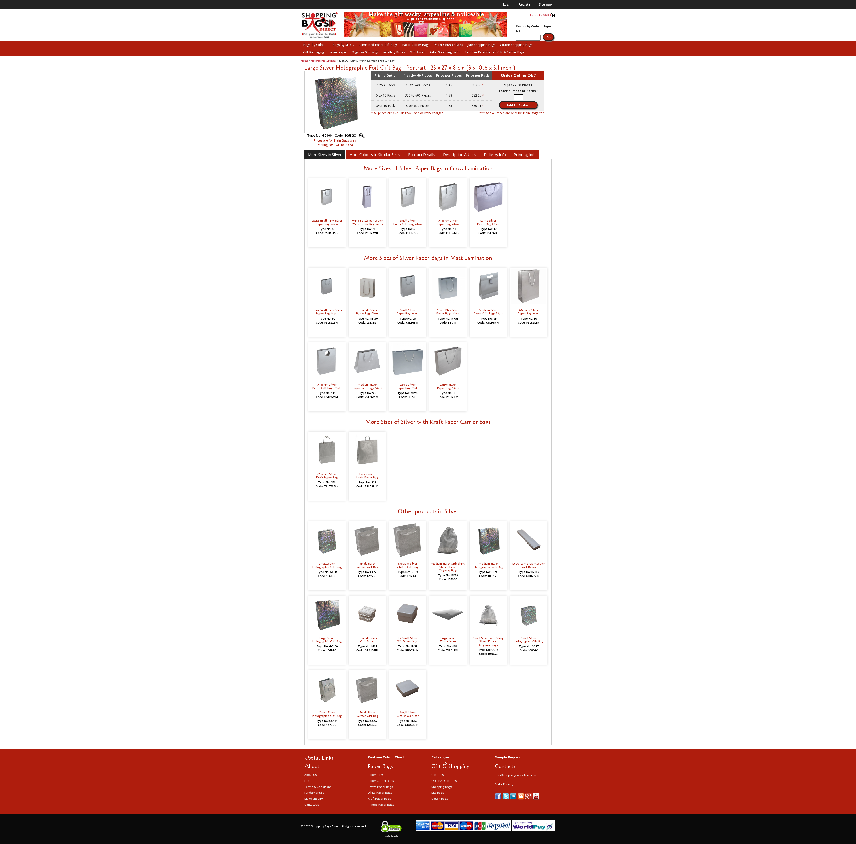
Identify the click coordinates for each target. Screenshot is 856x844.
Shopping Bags (441, 787)
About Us (310, 775)
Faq (306, 781)
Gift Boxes (417, 52)
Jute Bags (437, 793)
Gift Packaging (313, 52)
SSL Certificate (391, 835)
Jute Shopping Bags (481, 45)
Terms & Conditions (317, 787)
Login (507, 4)
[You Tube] (536, 796)
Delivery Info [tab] (495, 154)
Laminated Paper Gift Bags (378, 45)
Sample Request (508, 757)
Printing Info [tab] (525, 154)
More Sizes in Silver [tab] (325, 154)
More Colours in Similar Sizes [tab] (374, 154)
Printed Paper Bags (381, 805)
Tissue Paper (337, 52)
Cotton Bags (439, 799)
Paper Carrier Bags (415, 45)
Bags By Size (342, 45)
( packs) (540, 15)
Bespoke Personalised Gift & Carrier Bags (494, 52)
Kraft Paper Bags (379, 799)
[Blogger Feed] (521, 796)
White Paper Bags (380, 793)
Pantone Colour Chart (386, 757)
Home (304, 60)
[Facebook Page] (498, 796)
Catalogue (440, 757)
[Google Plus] (529, 796)
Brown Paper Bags (380, 787)
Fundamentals (314, 793)
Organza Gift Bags (365, 52)
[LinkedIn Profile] (514, 796)
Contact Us (311, 805)
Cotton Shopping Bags (516, 45)
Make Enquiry (313, 799)
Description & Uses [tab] (459, 154)
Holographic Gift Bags (323, 60)
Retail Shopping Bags (444, 52)
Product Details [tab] (421, 154)
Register (525, 4)
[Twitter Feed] (506, 796)
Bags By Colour (314, 45)
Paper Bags (376, 775)
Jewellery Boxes (394, 52)
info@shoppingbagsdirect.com (516, 775)
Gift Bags (437, 775)
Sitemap (545, 4)
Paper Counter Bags (448, 45)
